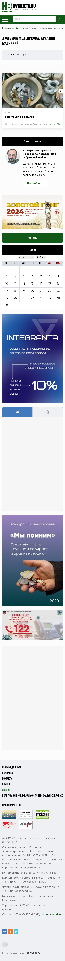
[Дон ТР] (26, 824)
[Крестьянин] (42, 814)
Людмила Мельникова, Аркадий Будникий (30, 124)
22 (49, 291)
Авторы (20, 28)
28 (41, 298)
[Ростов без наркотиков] (9, 814)
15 (49, 283)
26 (23, 298)
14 (41, 283)
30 (58, 298)
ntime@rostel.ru (51, 914)
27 (32, 298)
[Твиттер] (16, 931)
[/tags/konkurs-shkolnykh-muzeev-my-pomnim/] (32, 560)
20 (32, 291)
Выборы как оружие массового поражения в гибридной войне (40, 154)
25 (15, 298)
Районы (32, 237)
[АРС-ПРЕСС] (9, 824)
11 (15, 283)
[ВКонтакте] (4, 931)
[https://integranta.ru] (32, 358)
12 (24, 283)
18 (15, 291)
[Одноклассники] (10, 931)
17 (7, 291)
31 (7, 305)
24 (6, 298)
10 (6, 283)
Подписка (7, 773)
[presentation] (61, 91)
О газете (6, 784)
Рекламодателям (11, 767)
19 (23, 291)
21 (41, 291)
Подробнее (34, 183)
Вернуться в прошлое (19, 117)
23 (58, 291)
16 (58, 283)
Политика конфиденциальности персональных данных (32, 795)
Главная (6, 28)
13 (32, 283)
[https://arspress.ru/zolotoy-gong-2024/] (32, 212)
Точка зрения (32, 141)
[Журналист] (26, 814)
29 (49, 298)
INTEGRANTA (21, 953)
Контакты (7, 778)
